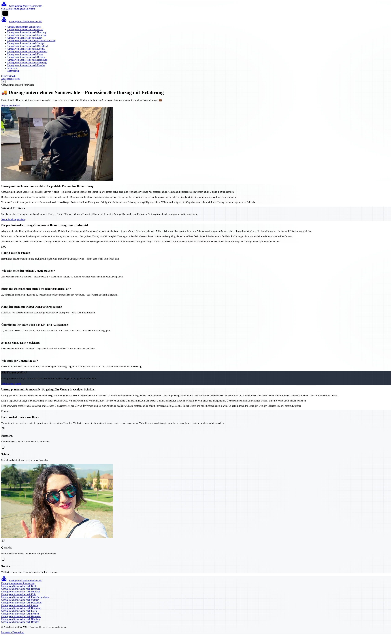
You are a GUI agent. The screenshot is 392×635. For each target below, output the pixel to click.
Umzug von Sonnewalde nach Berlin (25, 29)
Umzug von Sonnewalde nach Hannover (27, 59)
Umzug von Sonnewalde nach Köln (24, 37)
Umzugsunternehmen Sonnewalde (24, 26)
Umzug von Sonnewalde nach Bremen (26, 57)
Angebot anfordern (25, 8)
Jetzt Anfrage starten (11, 383)
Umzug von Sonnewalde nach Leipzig (26, 48)
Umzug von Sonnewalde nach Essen (25, 54)
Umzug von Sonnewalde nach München (26, 35)
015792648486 (8, 8)
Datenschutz (13, 71)
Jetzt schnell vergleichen (13, 219)
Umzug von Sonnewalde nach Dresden (26, 65)
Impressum (12, 68)
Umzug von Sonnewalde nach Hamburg (26, 32)
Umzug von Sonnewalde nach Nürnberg (27, 62)
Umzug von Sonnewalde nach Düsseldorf (27, 46)
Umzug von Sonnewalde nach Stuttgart (26, 43)
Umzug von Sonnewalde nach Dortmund (27, 51)
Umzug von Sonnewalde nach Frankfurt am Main (31, 40)
